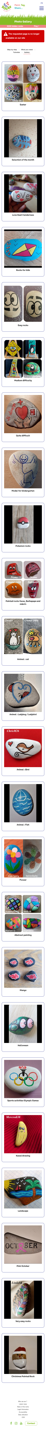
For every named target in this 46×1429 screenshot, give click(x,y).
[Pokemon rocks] (23, 524)
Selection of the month (23, 160)
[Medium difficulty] (23, 359)
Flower (23, 880)
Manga (23, 990)
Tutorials (16, 52)
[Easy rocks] (23, 304)
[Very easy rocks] (23, 1300)
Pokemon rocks (23, 546)
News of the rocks (23, 1407)
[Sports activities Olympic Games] (23, 1079)
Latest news (23, 1404)
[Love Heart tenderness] (23, 193)
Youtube (21, 1423)
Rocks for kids (23, 270)
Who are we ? (22, 1401)
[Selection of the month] (23, 138)
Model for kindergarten (23, 491)
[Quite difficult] (23, 414)
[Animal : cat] (23, 638)
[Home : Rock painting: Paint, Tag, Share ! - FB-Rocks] (6, 7)
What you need (27, 50)
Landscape (23, 1211)
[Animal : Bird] (23, 748)
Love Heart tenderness (23, 215)
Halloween (23, 1045)
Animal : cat (23, 659)
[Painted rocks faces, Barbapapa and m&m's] (23, 579)
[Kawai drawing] (23, 1134)
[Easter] (23, 83)
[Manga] (23, 969)
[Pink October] (23, 1244)
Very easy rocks (23, 1321)
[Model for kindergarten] (23, 469)
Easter (23, 105)
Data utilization (23, 1415)
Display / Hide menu (41, 8)
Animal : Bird (23, 770)
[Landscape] (23, 1189)
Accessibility (23, 1412)
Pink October (23, 1266)
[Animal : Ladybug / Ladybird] (23, 693)
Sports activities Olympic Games (23, 1101)
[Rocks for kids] (23, 248)
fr (42, 3)
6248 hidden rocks (15, 26)
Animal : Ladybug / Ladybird (23, 714)
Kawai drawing (23, 1156)
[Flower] (23, 858)
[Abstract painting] (23, 913)
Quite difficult (23, 436)
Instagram (16, 1423)
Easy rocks (23, 325)
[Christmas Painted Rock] (23, 1355)
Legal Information (23, 1409)
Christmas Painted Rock (23, 1376)
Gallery (27, 52)
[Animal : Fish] (23, 803)
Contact (31, 1423)
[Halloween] (23, 1024)
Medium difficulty (23, 380)
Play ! (36, 26)
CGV (23, 1417)
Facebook (11, 1423)
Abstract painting (23, 935)
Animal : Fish (23, 825)
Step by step (12, 50)
